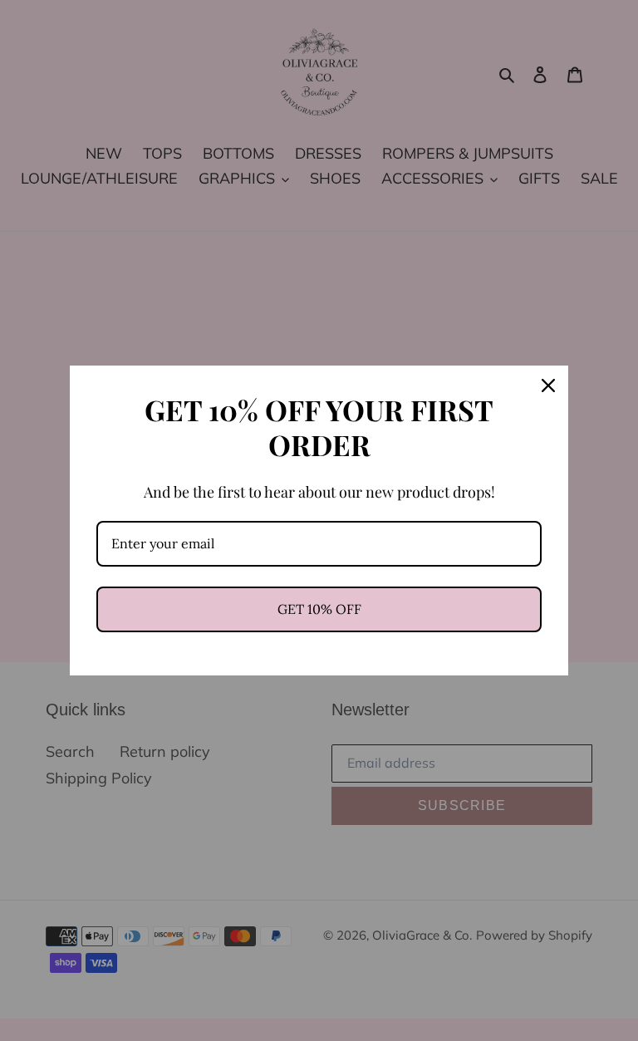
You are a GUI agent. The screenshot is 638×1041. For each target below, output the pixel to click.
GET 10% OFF (319, 609)
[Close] (548, 385)
